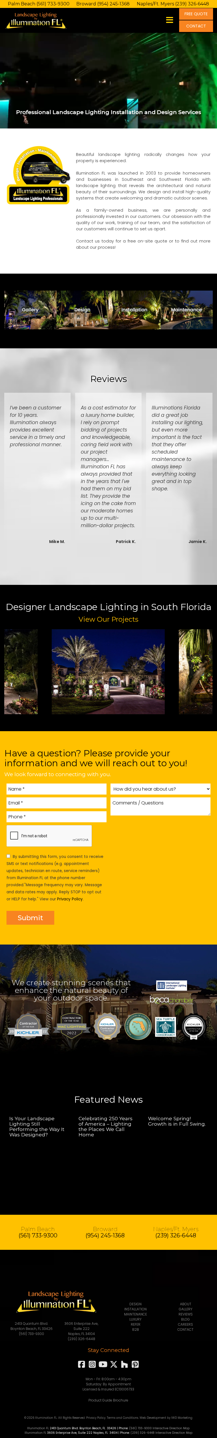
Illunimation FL (38, 1428)
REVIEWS (186, 1314)
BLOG (185, 1319)
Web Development (153, 1418)
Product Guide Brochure (108, 1400)
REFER (135, 1324)
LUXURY (135, 1319)
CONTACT (196, 26)
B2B (135, 1329)
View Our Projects (108, 619)
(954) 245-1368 (113, 4)
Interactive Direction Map (171, 1428)
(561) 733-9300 (53, 4)
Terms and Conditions (122, 1418)
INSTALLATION (135, 1309)
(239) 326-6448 (192, 4)
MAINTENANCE (135, 1314)
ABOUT (185, 1304)
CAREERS (185, 1324)
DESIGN (135, 1304)
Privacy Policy (70, 899)
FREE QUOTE (196, 14)
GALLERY (185, 1309)
